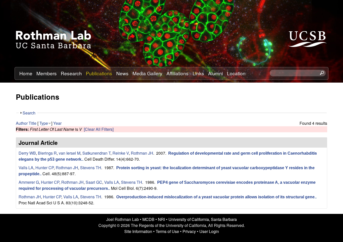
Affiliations (177, 73)
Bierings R (47, 153)
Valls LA (26, 167)
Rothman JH (142, 153)
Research (71, 73)
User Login (209, 231)
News (122, 73)
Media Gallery (147, 73)
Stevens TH (90, 167)
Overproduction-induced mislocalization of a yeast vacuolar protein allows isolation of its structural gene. (216, 197)
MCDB (148, 219)
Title (32, 123)
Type (43, 123)
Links (198, 73)
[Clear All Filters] (98, 129)
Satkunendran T (96, 153)
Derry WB (27, 153)
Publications (99, 73)
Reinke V (120, 153)
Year (57, 123)
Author (22, 123)
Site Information (138, 231)
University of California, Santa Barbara (202, 219)
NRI (161, 219)
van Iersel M (69, 153)
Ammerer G (29, 182)
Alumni (215, 73)
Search (29, 113)
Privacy (189, 231)
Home (25, 73)
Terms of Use (167, 231)
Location (236, 73)
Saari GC (94, 182)
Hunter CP (44, 167)
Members (46, 73)
